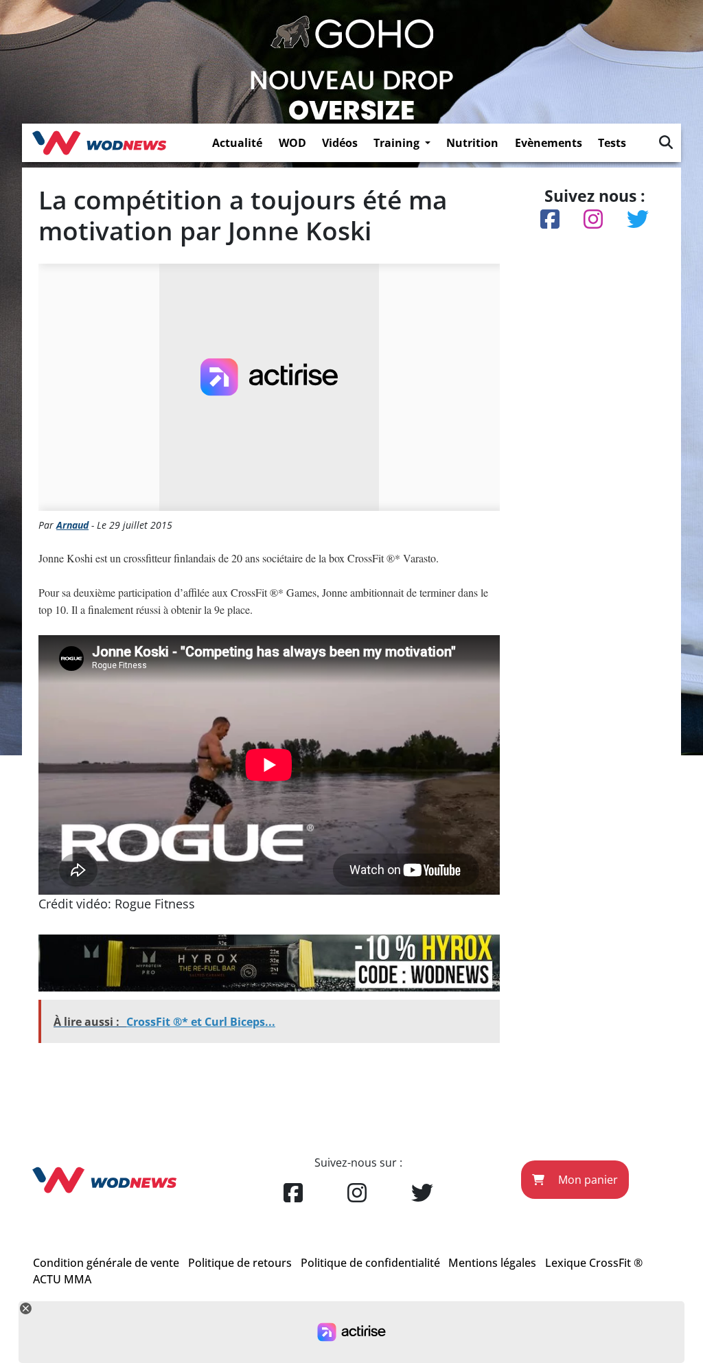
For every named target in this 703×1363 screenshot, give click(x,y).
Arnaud (72, 524)
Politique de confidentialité (370, 1262)
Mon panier (586, 1179)
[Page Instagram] (357, 1193)
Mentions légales (492, 1262)
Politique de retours (240, 1262)
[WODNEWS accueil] (99, 143)
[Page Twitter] (422, 1193)
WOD (292, 142)
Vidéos (340, 142)
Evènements (548, 142)
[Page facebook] (293, 1193)
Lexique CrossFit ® (594, 1262)
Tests (612, 142)
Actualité (237, 142)
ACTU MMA (62, 1279)
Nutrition (472, 142)
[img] (666, 142)
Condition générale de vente (106, 1262)
